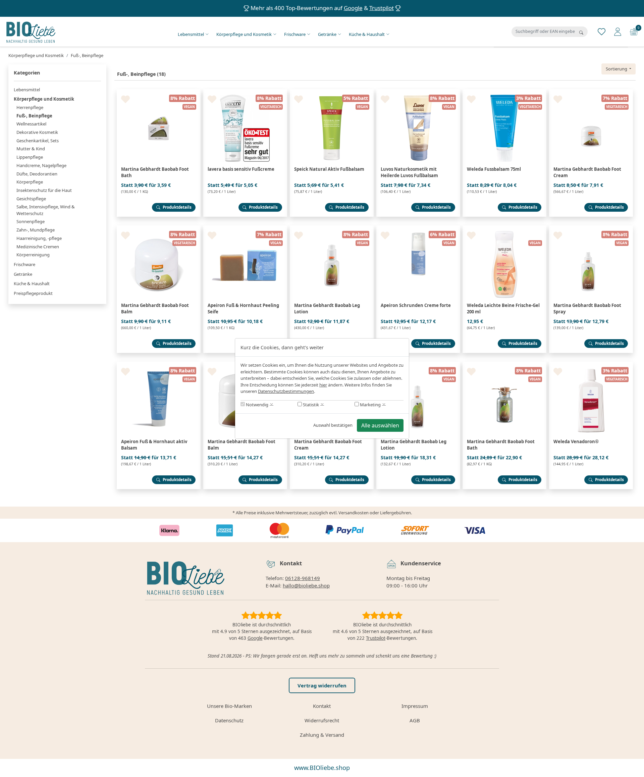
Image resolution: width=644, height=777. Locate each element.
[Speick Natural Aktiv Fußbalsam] (331, 92)
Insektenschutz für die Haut (44, 190)
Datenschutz (229, 720)
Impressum (414, 706)
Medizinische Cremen (37, 247)
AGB (415, 720)
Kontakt (322, 706)
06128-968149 (302, 578)
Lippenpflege (29, 157)
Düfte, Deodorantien (36, 174)
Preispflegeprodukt (33, 293)
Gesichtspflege (31, 199)
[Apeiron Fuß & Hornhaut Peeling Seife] (245, 228)
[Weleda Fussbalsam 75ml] (504, 92)
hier (323, 385)
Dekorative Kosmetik (37, 132)
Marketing (370, 405)
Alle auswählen (380, 425)
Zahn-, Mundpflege (35, 230)
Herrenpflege (29, 107)
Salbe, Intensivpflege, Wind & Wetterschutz (45, 210)
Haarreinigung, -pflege (39, 238)
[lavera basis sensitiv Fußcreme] (245, 92)
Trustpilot (381, 8)
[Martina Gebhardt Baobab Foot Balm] (158, 228)
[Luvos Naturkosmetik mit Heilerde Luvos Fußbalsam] (418, 92)
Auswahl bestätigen (333, 425)
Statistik (310, 405)
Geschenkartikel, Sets (37, 141)
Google (353, 8)
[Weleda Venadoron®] (591, 364)
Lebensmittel (191, 34)
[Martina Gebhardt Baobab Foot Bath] (158, 92)
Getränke (327, 34)
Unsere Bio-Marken (229, 706)
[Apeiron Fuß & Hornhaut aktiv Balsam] (158, 364)
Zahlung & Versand (322, 734)
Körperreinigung (33, 255)
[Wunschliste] (601, 31)
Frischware (295, 34)
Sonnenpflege (30, 221)
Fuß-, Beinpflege (34, 116)
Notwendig (256, 405)
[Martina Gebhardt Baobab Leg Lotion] (331, 228)
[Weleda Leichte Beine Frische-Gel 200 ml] (504, 228)
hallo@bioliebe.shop (306, 585)
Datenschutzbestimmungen (286, 391)
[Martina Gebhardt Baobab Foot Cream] (591, 92)
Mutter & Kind (30, 149)
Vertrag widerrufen (322, 685)
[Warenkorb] (633, 31)
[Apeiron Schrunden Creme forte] (418, 228)
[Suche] (581, 32)
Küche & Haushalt (367, 34)
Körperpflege (29, 182)
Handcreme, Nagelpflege (41, 165)
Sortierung (617, 69)
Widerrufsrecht (322, 720)
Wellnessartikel (31, 124)
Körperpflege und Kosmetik (244, 34)
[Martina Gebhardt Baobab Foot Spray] (591, 228)
